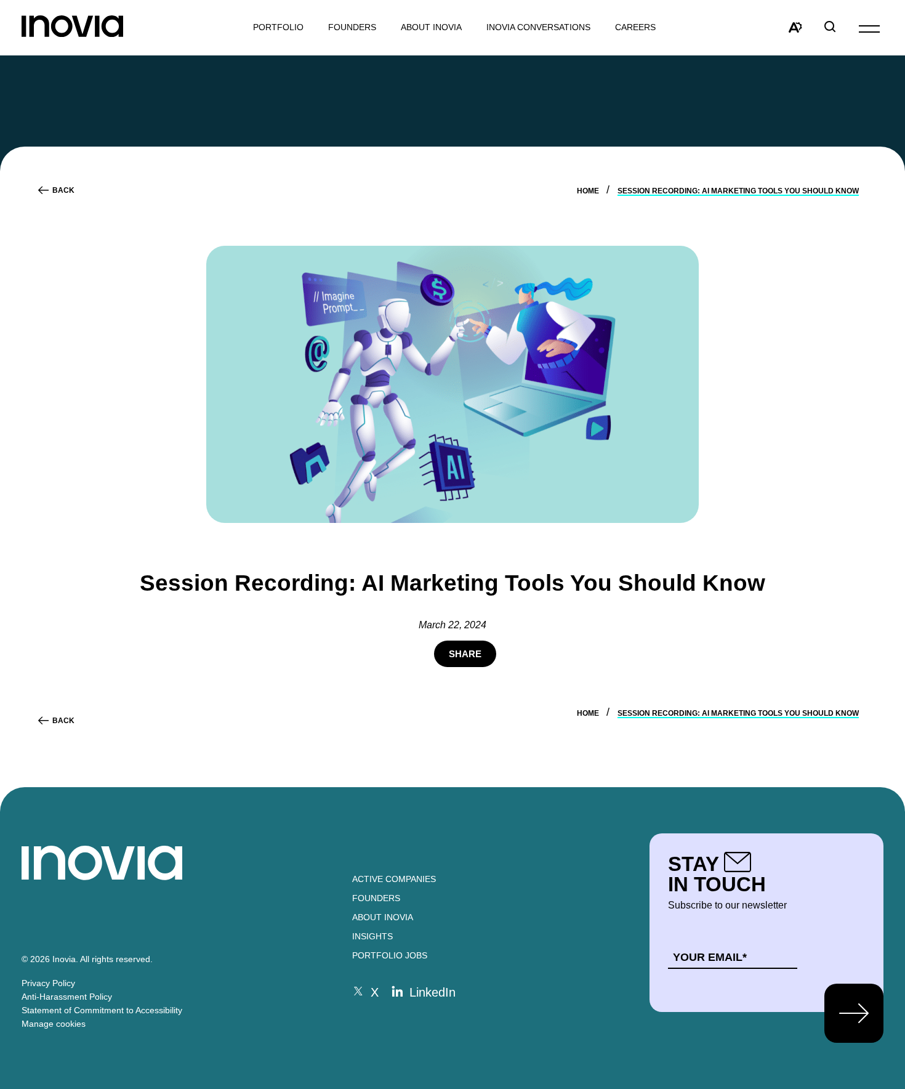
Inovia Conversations (538, 27)
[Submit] (853, 1013)
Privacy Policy (48, 983)
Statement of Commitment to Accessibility (102, 1010)
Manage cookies (54, 1024)
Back (63, 190)
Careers (635, 27)
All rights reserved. (116, 959)
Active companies (394, 879)
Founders (376, 898)
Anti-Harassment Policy (67, 997)
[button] (869, 28)
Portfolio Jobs (389, 955)
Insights (372, 936)
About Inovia (431, 27)
